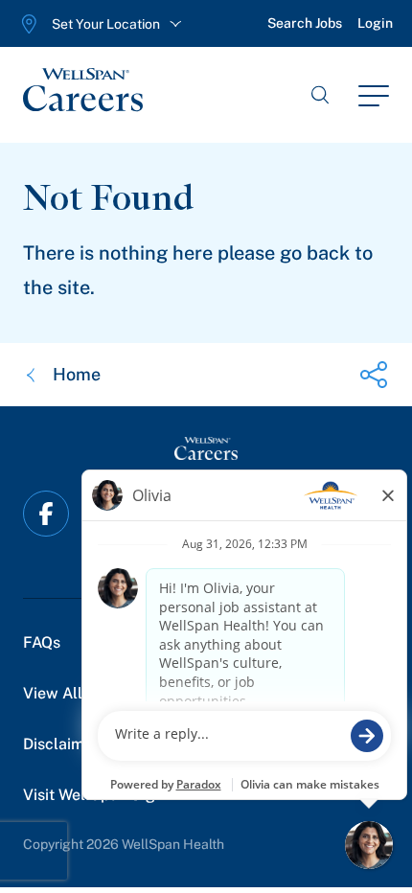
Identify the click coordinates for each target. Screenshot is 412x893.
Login (375, 23)
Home (77, 374)
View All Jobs (70, 693)
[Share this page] (373, 374)
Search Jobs (304, 23)
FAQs (41, 642)
